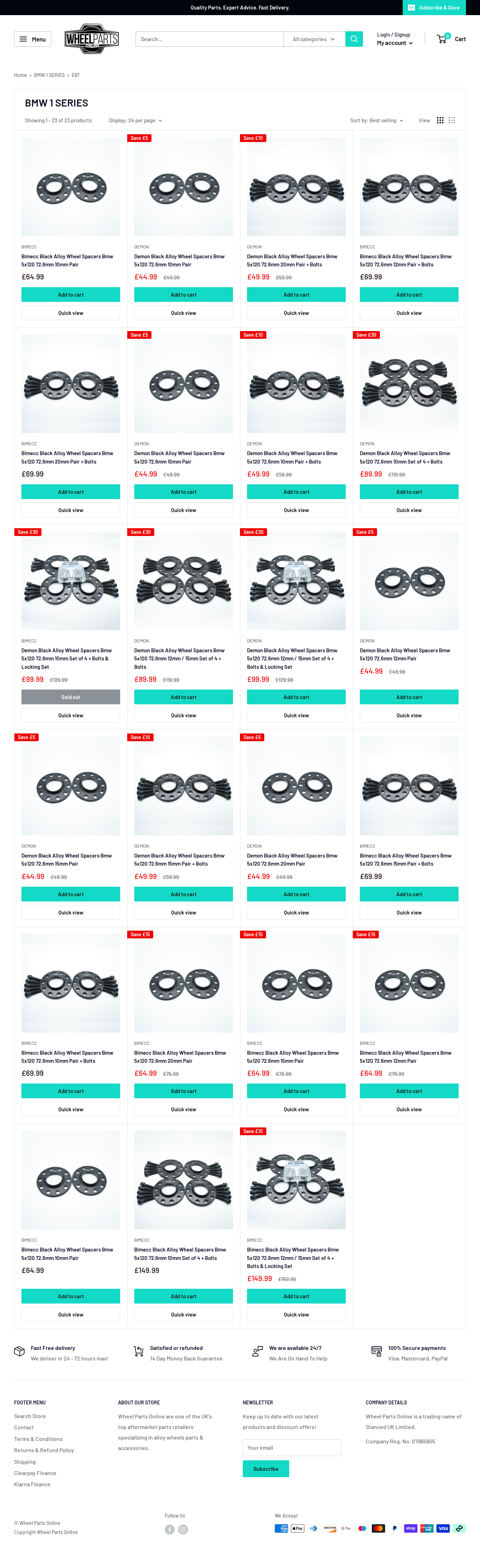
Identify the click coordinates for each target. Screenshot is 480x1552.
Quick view (70, 313)
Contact (24, 1427)
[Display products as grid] (440, 120)
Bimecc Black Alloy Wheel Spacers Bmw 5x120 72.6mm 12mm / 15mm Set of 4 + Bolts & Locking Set (293, 1257)
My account (392, 42)
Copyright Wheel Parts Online (46, 1532)
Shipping (25, 1461)
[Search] (354, 39)
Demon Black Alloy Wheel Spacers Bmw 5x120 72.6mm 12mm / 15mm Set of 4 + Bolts (179, 658)
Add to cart (71, 294)
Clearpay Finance (35, 1472)
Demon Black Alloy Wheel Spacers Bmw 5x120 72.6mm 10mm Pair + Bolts (292, 457)
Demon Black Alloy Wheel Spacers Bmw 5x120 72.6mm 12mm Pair (405, 654)
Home (20, 75)
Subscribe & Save (439, 7)
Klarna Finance (32, 1484)
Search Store (30, 1415)
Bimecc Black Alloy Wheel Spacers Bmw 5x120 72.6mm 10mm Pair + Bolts (67, 1056)
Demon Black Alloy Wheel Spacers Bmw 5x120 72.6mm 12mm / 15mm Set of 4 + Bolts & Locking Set (292, 658)
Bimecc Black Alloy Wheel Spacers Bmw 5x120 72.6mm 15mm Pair (293, 1056)
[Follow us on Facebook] (170, 1529)
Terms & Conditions (38, 1438)
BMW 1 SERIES (49, 75)
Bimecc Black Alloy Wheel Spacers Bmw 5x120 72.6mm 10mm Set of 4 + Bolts (180, 1253)
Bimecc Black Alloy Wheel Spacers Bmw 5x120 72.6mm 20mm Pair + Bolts (67, 457)
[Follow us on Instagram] (183, 1529)
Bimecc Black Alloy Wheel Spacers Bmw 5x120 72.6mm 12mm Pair (406, 1056)
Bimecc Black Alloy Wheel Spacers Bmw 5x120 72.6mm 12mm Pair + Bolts (406, 260)
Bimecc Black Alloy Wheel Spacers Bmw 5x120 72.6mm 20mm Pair (180, 1056)
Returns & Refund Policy (44, 1450)
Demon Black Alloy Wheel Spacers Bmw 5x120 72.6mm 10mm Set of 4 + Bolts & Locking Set (66, 658)
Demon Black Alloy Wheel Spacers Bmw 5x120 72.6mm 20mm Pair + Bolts (292, 260)
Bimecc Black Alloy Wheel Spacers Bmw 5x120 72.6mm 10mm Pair (67, 260)
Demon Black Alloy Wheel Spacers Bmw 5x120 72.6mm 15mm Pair (66, 859)
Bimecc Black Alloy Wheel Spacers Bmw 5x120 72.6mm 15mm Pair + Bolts (406, 859)
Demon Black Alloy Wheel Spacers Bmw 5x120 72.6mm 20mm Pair (292, 859)
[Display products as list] (452, 120)
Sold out (70, 697)
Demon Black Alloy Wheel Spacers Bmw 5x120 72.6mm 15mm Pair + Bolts (179, 859)
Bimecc (29, 247)
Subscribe (266, 1468)
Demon (141, 247)
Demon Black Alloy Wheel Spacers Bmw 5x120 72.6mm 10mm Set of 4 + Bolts (405, 457)
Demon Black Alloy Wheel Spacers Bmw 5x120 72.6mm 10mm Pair (179, 260)
